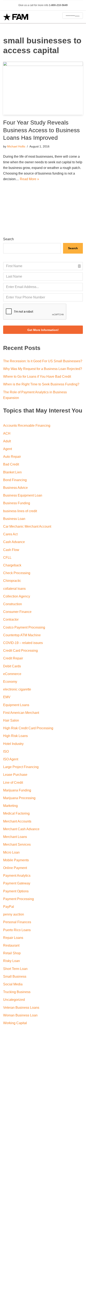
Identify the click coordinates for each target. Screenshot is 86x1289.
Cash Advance (14, 542)
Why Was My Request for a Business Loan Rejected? (42, 369)
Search (8, 239)
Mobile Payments (16, 860)
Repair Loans (13, 937)
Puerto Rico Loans (17, 930)
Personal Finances (17, 922)
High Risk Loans (15, 736)
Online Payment (15, 868)
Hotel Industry (13, 744)
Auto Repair (12, 456)
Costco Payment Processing (24, 627)
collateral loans (14, 588)
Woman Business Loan (20, 1015)
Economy (10, 681)
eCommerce (12, 674)
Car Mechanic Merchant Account (27, 526)
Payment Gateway (16, 883)
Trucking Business (16, 992)
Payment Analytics (16, 875)
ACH (6, 433)
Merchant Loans (15, 837)
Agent (7, 449)
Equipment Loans (16, 705)
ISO (6, 751)
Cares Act (10, 534)
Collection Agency (16, 596)
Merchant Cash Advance (21, 829)
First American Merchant (21, 712)
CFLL (7, 557)
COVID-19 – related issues (23, 643)
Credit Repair (13, 658)
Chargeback (12, 565)
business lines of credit (20, 511)
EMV (6, 697)
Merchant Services (17, 844)
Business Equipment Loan (22, 495)
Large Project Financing (21, 767)
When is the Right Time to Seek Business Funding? (41, 384)
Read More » (29, 179)
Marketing (10, 805)
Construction (12, 604)
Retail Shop (12, 953)
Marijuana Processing (19, 798)
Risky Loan (11, 961)
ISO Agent (10, 759)
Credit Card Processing (20, 650)
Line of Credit (13, 782)
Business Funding (16, 503)
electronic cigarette (17, 689)
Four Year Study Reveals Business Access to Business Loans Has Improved (41, 130)
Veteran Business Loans (21, 1007)
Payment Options (16, 891)
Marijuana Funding (17, 790)
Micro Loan (11, 852)
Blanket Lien (12, 472)
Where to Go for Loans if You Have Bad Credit (37, 376)
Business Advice (15, 487)
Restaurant (11, 945)
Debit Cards (12, 666)
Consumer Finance (17, 612)
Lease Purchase (15, 774)
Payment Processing (18, 899)
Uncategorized (14, 999)
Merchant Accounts (17, 821)
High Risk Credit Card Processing (28, 728)
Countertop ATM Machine (22, 635)
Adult (7, 441)
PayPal (8, 906)
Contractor (11, 619)
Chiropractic (12, 580)
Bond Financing (15, 480)
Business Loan (14, 519)
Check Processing (16, 573)
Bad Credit (11, 464)
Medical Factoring (16, 813)
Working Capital (15, 1023)
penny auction (13, 914)
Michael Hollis (16, 146)
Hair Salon (11, 720)
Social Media (13, 984)
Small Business (14, 976)
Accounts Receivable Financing (26, 425)
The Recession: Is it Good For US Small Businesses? (42, 361)
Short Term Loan (15, 969)
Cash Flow (11, 550)
